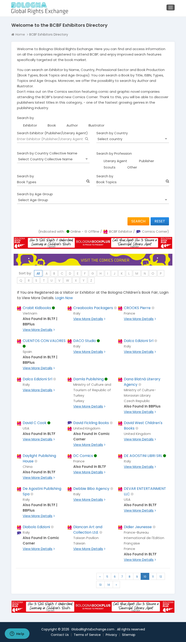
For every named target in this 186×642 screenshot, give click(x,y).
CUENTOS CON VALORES (44, 340)
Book (52, 125)
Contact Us (60, 634)
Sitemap (128, 634)
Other (132, 167)
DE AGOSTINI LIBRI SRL (143, 455)
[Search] (87, 139)
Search (138, 221)
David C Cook (34, 422)
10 (145, 577)
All (38, 273)
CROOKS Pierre (137, 307)
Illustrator (96, 125)
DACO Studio (84, 340)
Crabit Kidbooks (37, 307)
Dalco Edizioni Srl (138, 340)
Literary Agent (115, 161)
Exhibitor (30, 125)
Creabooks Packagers (93, 307)
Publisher (146, 161)
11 (153, 577)
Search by (25, 117)
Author (72, 125)
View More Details (37, 329)
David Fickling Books (91, 422)
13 (100, 585)
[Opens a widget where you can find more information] (17, 634)
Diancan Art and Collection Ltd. (87, 529)
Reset (159, 221)
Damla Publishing (88, 379)
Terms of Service (87, 634)
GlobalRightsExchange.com (92, 629)
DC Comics (83, 455)
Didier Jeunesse (138, 527)
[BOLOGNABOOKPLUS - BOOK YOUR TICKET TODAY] (93, 246)
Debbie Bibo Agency (91, 488)
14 (108, 585)
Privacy (111, 634)
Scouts (109, 167)
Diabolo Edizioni (36, 527)
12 (160, 577)
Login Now (64, 297)
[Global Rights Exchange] (39, 8)
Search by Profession (114, 153)
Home (20, 34)
